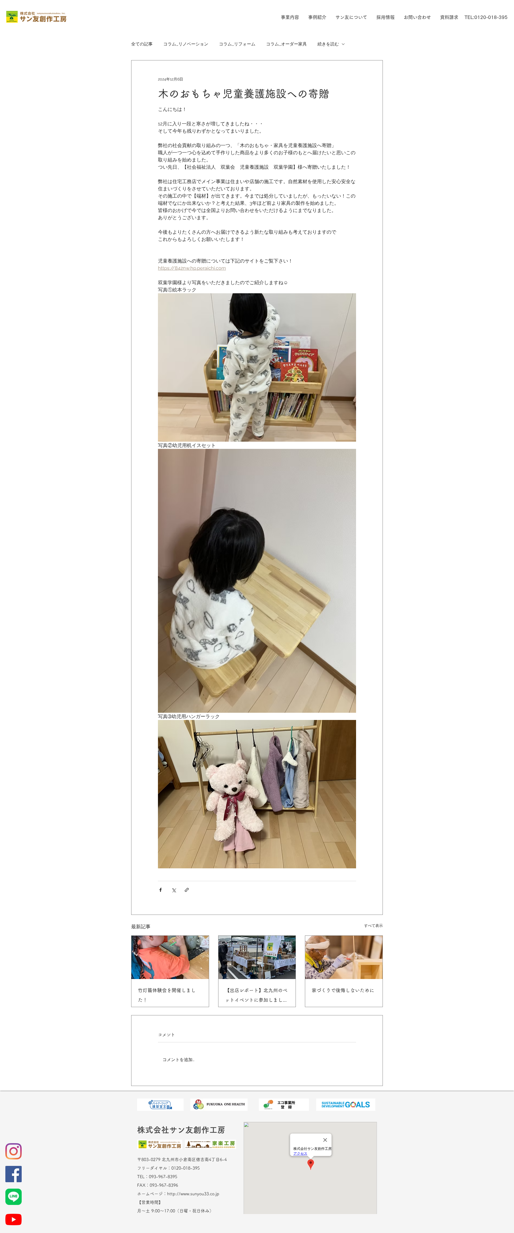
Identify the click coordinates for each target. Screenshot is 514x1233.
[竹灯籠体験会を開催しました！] (170, 957)
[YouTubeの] (13, 1219)
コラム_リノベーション (185, 44)
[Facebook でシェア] (160, 889)
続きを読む (328, 44)
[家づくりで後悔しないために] (344, 957)
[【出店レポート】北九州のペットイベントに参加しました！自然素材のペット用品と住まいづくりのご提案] (257, 957)
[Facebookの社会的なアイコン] (13, 1174)
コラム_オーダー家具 (286, 44)
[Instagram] (13, 1151)
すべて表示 (373, 925)
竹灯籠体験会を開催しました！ (167, 995)
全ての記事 (142, 44)
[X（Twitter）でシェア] (173, 889)
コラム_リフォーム (237, 44)
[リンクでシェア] (186, 889)
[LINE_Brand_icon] (13, 1197)
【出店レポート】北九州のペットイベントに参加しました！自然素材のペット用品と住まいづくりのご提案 (256, 996)
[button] (289, 17)
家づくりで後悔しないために (343, 990)
